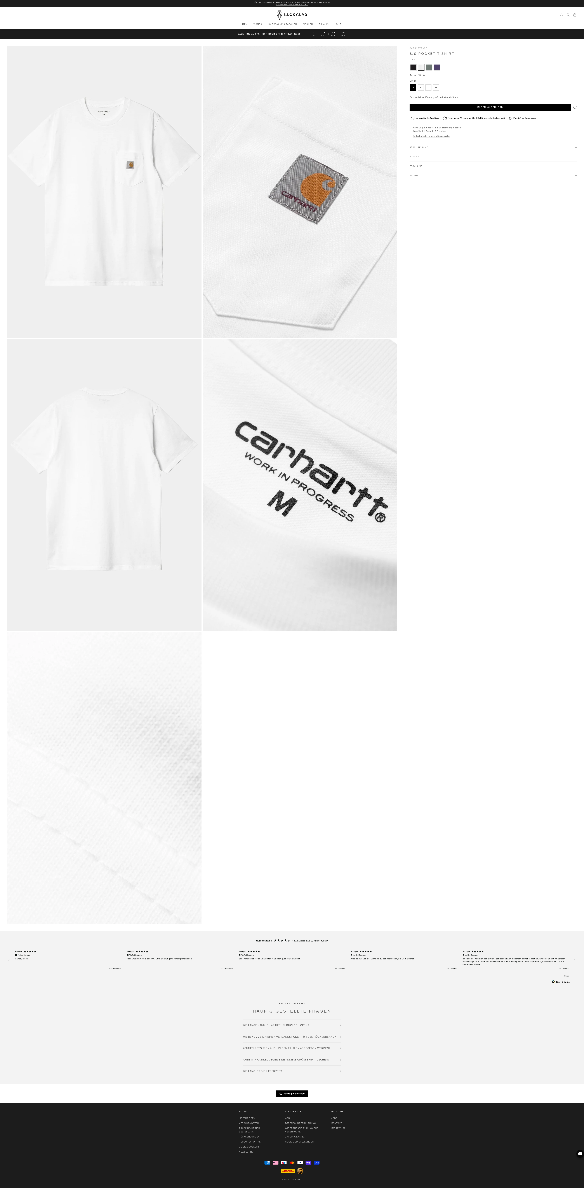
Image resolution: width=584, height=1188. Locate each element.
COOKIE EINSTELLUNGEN (299, 1142)
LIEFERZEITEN (247, 1118)
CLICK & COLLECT (249, 1147)
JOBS (334, 1118)
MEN (244, 24)
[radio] (413, 67)
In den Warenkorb (490, 107)
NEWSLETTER (246, 1152)
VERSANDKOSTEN (249, 1123)
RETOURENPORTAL (250, 1142)
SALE (339, 24)
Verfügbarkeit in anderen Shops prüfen (431, 136)
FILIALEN (324, 24)
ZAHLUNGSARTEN (295, 1137)
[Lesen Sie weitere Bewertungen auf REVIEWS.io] (561, 982)
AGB (287, 1118)
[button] (9, 960)
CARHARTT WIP (418, 48)
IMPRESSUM (338, 1128)
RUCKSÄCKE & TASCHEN (282, 24)
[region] (292, 960)
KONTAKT (336, 1123)
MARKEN (308, 24)
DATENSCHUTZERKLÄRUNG (300, 1123)
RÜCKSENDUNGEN (249, 1137)
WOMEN (258, 24)
